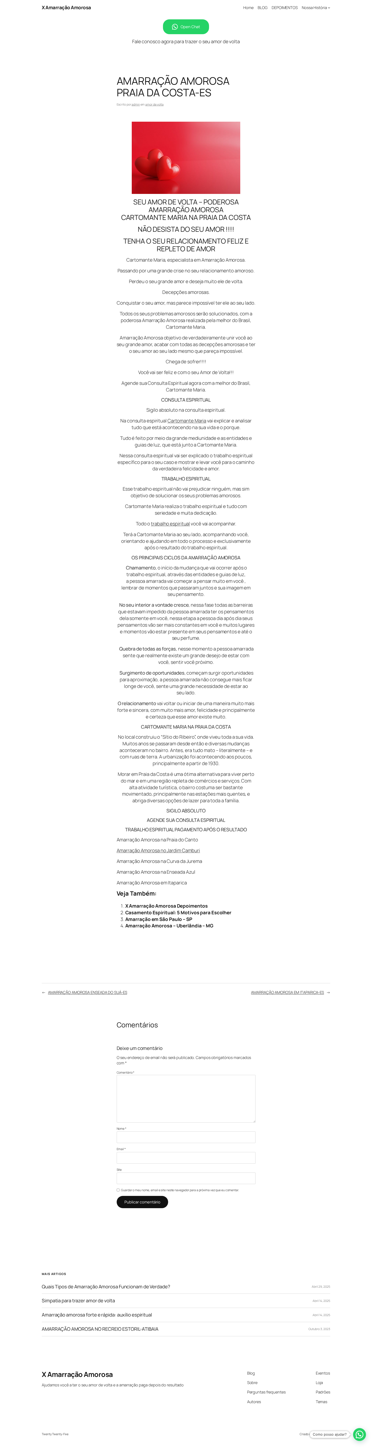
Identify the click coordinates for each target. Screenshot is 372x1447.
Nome (121, 1128)
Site (119, 1170)
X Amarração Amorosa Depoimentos (166, 906)
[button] (359, 1434)
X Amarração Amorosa (66, 7)
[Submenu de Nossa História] (329, 7)
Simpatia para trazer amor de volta (78, 1300)
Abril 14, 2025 (321, 1301)
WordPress (323, 1434)
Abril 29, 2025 (321, 1286)
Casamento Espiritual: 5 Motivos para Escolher (178, 912)
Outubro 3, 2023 (319, 1329)
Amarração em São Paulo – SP (158, 919)
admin (136, 104)
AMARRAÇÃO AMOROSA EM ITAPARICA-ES (287, 992)
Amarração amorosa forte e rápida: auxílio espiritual (97, 1315)
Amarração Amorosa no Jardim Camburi (158, 850)
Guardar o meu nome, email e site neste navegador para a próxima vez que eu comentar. (180, 1190)
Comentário (126, 1072)
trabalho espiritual (170, 523)
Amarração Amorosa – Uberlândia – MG (169, 925)
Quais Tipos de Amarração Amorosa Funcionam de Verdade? (106, 1286)
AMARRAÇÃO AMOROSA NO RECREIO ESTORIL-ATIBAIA (100, 1329)
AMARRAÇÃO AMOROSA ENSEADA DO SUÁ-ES (87, 992)
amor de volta (154, 104)
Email (121, 1149)
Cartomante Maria (186, 420)
